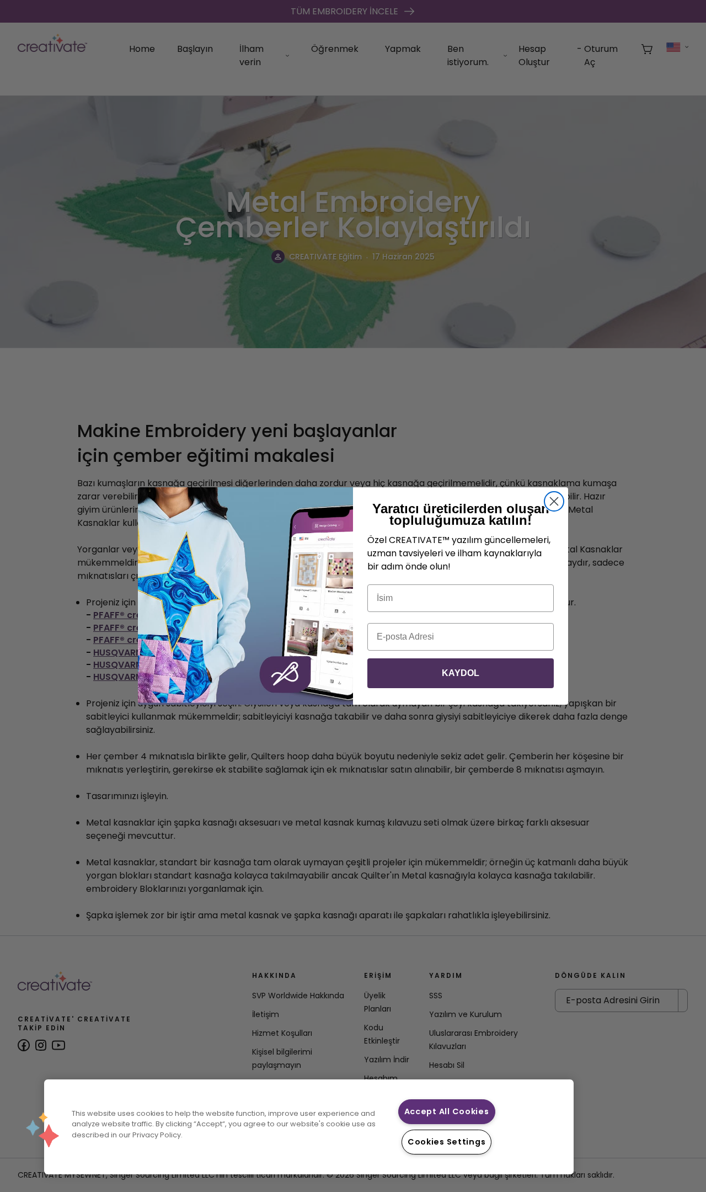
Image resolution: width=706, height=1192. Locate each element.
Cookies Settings (447, 1141)
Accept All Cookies (446, 1111)
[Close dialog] (554, 501)
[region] (309, 1126)
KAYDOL (460, 673)
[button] (42, 1129)
